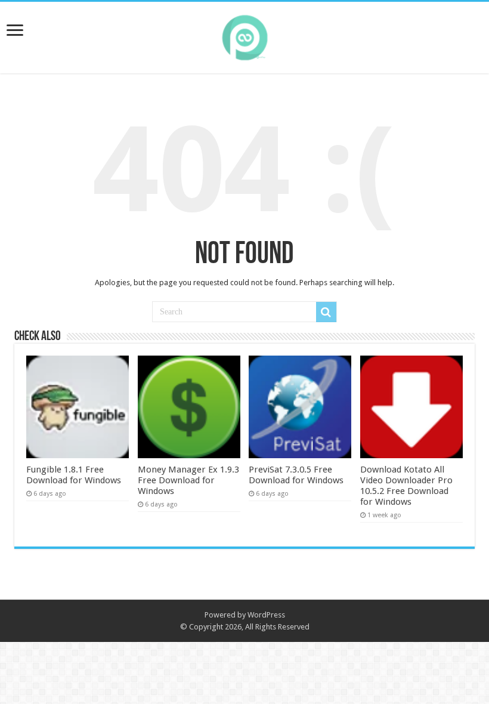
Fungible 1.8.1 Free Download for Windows (73, 475)
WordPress (266, 614)
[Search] (326, 312)
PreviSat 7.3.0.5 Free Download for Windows (296, 475)
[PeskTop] (244, 35)
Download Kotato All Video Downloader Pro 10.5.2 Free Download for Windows (406, 485)
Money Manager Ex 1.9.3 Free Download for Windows (188, 480)
